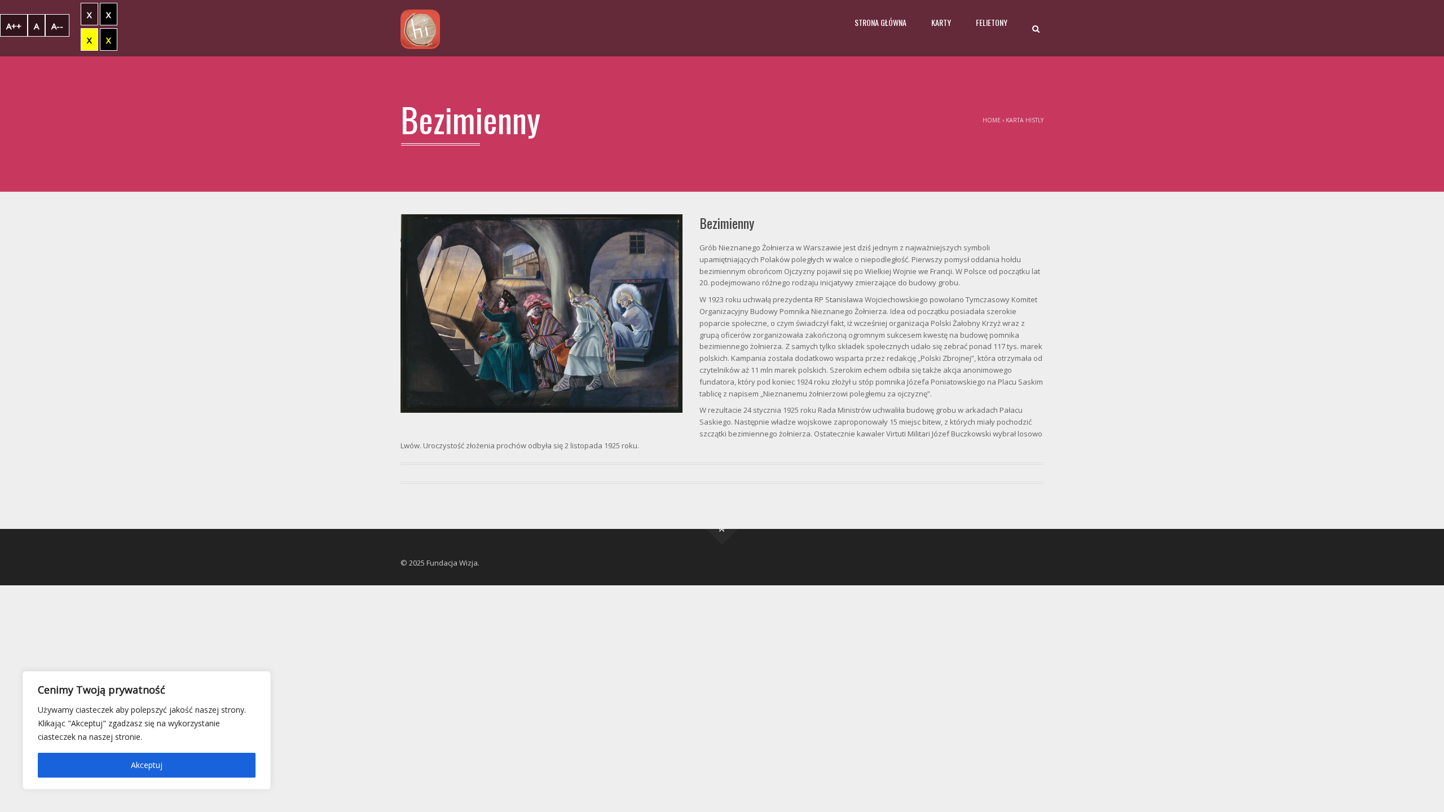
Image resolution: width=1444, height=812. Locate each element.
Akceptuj (146, 765)
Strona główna (880, 22)
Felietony (991, 22)
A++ (13, 26)
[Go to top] (722, 529)
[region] (147, 730)
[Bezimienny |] (420, 28)
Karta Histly (1025, 120)
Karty (941, 22)
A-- (57, 26)
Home (992, 120)
